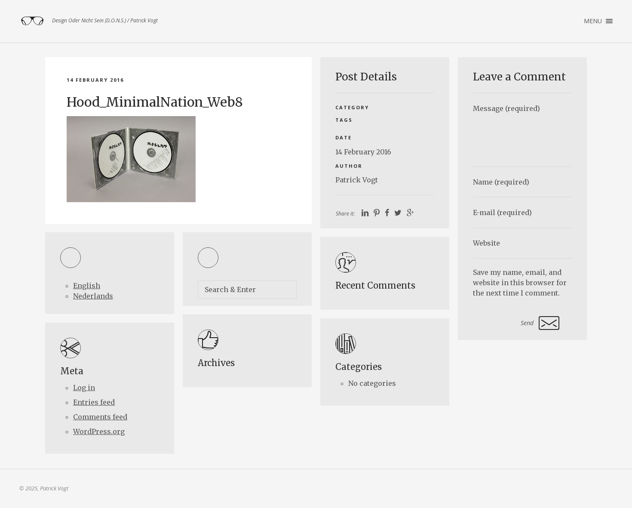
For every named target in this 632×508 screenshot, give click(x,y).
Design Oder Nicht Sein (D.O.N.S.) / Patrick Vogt (32, 21)
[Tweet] (398, 213)
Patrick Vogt (356, 179)
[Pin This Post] (377, 213)
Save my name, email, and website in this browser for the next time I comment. (520, 282)
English (86, 285)
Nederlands (93, 296)
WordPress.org (99, 431)
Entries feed (94, 402)
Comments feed (100, 417)
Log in (84, 387)
